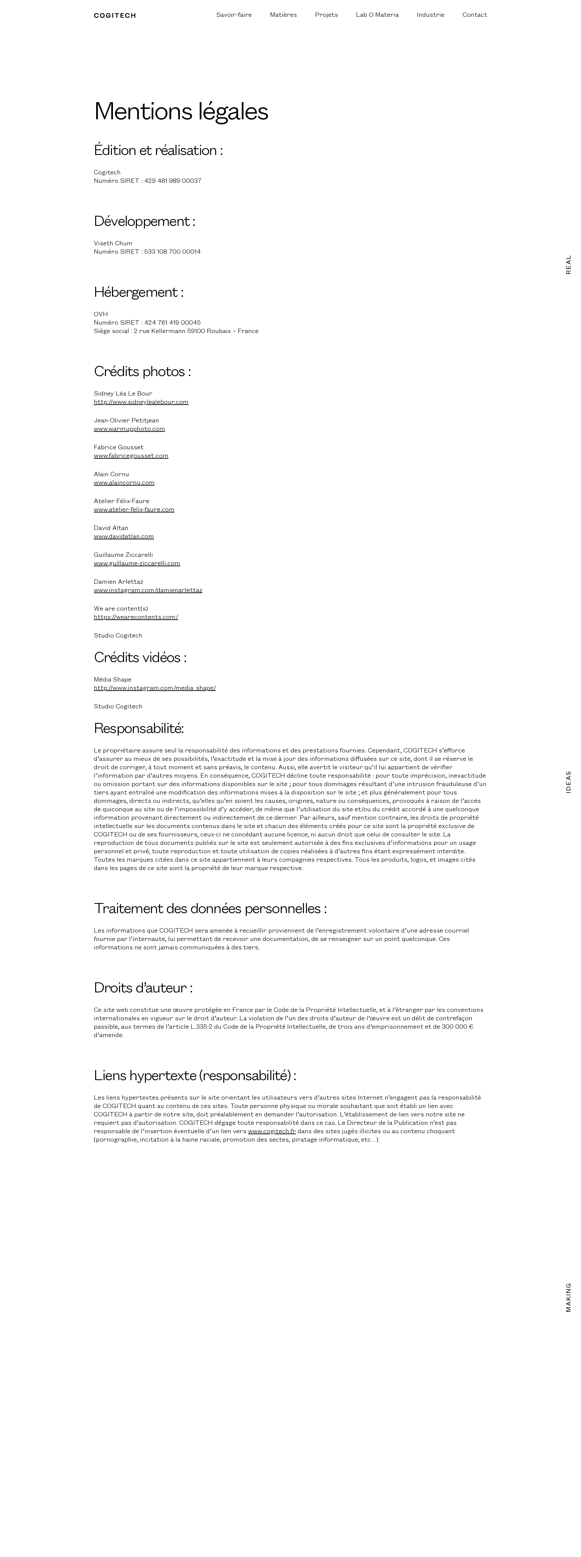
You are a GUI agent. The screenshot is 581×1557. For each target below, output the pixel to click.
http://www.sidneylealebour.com (141, 402)
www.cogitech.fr (272, 1131)
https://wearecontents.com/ (136, 617)
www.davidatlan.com (124, 536)
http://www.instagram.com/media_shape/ (155, 688)
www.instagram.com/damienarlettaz (148, 590)
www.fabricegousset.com (131, 456)
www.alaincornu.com (124, 483)
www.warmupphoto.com (129, 429)
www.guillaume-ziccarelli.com (137, 563)
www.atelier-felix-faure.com (134, 509)
